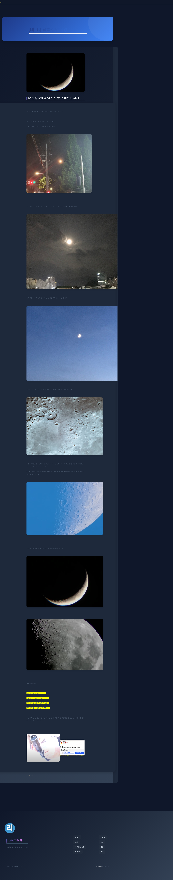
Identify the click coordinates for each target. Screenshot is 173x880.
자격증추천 (15, 840)
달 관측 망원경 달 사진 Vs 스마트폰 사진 (53, 98)
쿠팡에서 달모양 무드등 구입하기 (37, 703)
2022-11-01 (29, 775)
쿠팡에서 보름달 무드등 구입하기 (37, 698)
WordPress (99, 866)
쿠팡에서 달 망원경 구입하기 (36, 693)
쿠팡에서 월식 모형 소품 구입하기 (38, 708)
